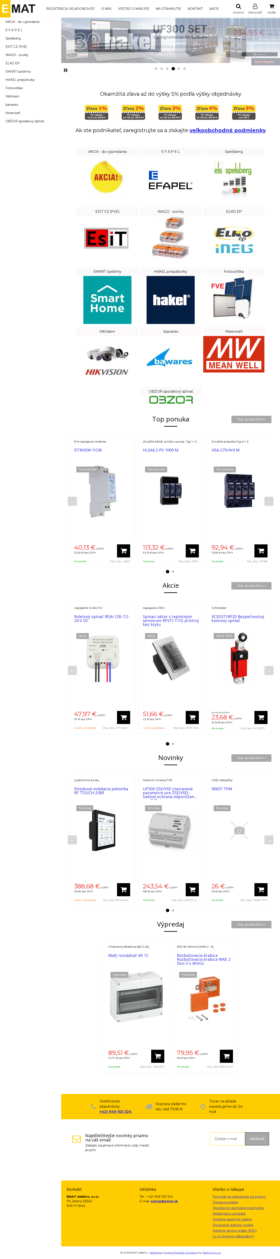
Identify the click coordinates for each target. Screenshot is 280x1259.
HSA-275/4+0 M (226, 450)
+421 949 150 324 (115, 1112)
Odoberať (257, 1139)
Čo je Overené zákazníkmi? (233, 1236)
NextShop (156, 1252)
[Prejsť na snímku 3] (167, 69)
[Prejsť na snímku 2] (161, 69)
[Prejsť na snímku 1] (156, 69)
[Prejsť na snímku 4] (173, 69)
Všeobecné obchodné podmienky (238, 1208)
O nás (106, 9)
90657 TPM (222, 788)
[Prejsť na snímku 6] (184, 69)
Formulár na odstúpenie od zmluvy (239, 1197)
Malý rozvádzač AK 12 (128, 955)
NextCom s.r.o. (212, 1252)
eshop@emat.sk (164, 1201)
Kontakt (195, 9)
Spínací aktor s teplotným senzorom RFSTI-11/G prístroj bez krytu (171, 620)
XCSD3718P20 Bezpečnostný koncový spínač (238, 618)
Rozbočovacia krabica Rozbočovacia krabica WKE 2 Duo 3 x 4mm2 (203, 959)
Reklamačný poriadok (229, 1214)
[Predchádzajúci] (72, 501)
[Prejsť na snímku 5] (179, 69)
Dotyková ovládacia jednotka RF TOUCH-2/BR (101, 790)
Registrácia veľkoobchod (70, 9)
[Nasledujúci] (269, 501)
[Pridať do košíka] (123, 550)
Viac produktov (251, 419)
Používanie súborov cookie (233, 1225)
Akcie (214, 9)
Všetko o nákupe (133, 9)
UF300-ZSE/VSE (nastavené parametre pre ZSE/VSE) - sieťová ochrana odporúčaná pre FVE (169, 794)
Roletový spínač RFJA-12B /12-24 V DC (102, 618)
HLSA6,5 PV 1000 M (160, 450)
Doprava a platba (225, 1202)
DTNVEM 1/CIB (88, 450)
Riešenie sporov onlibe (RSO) (235, 1231)
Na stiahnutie (168, 9)
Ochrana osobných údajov (232, 1219)
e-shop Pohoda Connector (181, 1252)
